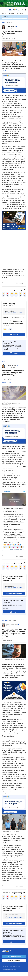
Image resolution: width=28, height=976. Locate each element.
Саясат (4, 13)
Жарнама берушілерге (14, 960)
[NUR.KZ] (14, 10)
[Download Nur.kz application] (14, 3)
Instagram (15, 353)
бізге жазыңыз (20, 283)
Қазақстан (11, 13)
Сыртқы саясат (19, 13)
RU (22, 9)
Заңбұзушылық (13, 620)
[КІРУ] (25, 9)
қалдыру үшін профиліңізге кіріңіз (13, 312)
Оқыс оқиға (5, 620)
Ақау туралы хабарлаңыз (14, 956)
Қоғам (3, 361)
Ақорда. (4, 70)
